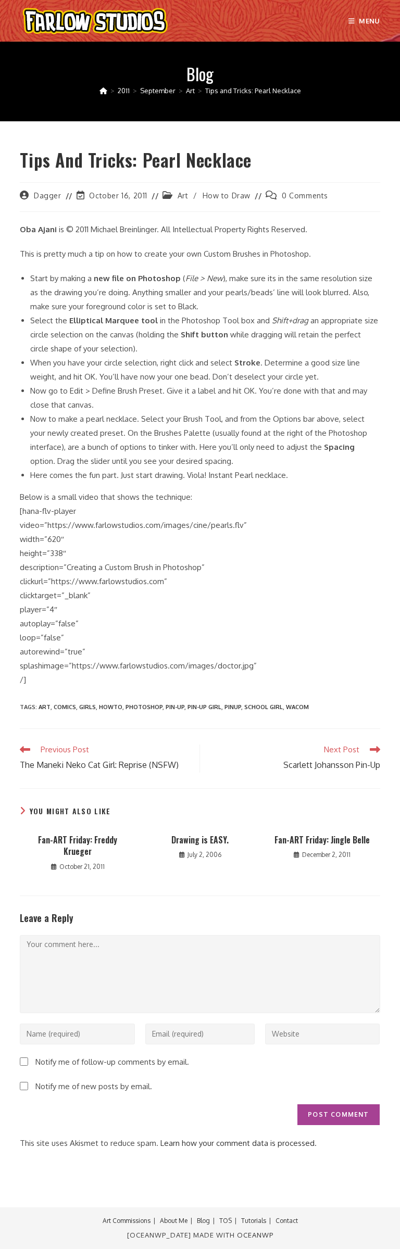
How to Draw (227, 195)
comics (65, 707)
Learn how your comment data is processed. (238, 1143)
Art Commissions (127, 1221)
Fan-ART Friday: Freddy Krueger (77, 845)
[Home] (103, 90)
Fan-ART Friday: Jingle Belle (322, 840)
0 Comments (305, 195)
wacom (297, 707)
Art (183, 195)
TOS (225, 1221)
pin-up (175, 707)
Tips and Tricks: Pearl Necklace (253, 90)
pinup (232, 707)
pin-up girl (204, 707)
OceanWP (255, 1235)
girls (87, 707)
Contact (287, 1221)
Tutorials (253, 1221)
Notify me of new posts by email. (93, 1086)
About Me (174, 1221)
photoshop (144, 707)
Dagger (47, 195)
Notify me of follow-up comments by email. (112, 1062)
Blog (203, 1221)
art (45, 707)
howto (110, 707)
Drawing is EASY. (200, 840)
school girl (263, 707)
